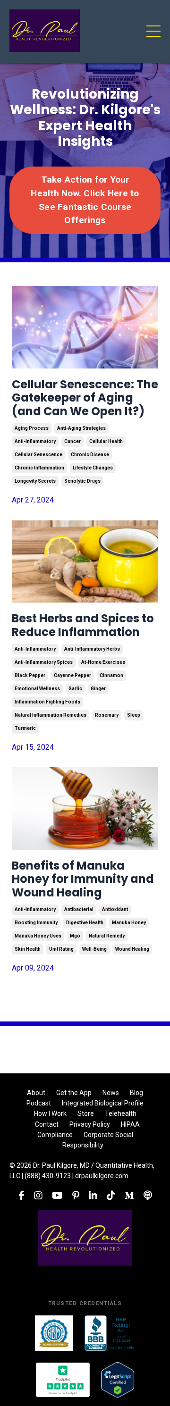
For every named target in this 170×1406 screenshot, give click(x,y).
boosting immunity (36, 922)
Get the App (74, 1092)
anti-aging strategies (81, 428)
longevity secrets (35, 481)
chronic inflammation (39, 467)
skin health (28, 949)
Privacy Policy (89, 1124)
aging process (32, 428)
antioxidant (115, 909)
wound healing (132, 949)
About (36, 1092)
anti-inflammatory (35, 441)
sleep (133, 715)
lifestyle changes (93, 467)
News (110, 1092)
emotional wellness (37, 688)
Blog (136, 1092)
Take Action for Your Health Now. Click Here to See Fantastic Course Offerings (85, 200)
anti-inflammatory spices (44, 662)
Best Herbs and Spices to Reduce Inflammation (83, 625)
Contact (47, 1124)
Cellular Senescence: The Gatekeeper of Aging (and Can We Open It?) (85, 398)
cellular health (106, 441)
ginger (98, 688)
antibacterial (79, 909)
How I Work (50, 1113)
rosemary (107, 715)
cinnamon (111, 675)
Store (85, 1113)
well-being (94, 949)
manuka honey (129, 922)
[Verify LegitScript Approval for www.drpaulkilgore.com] (117, 1380)
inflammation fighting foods (47, 701)
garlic (75, 688)
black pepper (30, 675)
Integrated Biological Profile (103, 1103)
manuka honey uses (38, 935)
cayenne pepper (72, 675)
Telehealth (120, 1113)
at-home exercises (103, 662)
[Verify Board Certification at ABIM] (54, 1333)
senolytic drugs (82, 481)
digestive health (84, 922)
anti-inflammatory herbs (92, 649)
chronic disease (90, 454)
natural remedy (107, 935)
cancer (72, 441)
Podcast (38, 1103)
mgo (75, 935)
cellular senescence (38, 454)
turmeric (25, 728)
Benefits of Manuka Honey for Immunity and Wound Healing (83, 879)
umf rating (61, 949)
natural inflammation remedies (50, 715)
